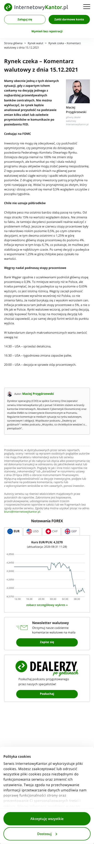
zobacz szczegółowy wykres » (47, 605)
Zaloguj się (25, 19)
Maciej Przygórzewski (38, 394)
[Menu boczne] (86, 7)
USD (36, 531)
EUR (17, 531)
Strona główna (13, 43)
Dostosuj (44, 833)
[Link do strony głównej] (36, 7)
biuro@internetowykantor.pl (22, 512)
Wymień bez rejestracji (47, 31)
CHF (55, 531)
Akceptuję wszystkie (47, 819)
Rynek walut (35, 43)
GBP (74, 531)
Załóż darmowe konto (69, 19)
